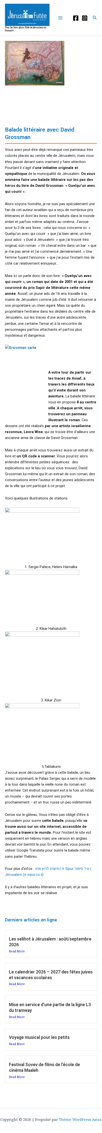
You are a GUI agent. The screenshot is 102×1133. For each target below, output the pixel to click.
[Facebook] (76, 18)
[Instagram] (85, 18)
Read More (17, 951)
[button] (95, 18)
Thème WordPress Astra (80, 1119)
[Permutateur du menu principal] (61, 18)
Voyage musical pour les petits (39, 1037)
